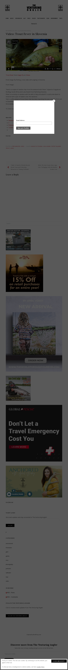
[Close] (54, 101)
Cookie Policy (40, 667)
